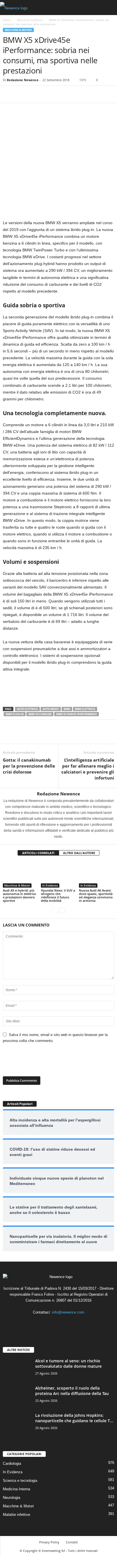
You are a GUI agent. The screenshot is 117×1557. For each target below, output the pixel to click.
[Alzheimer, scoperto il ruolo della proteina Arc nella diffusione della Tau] (17, 1396)
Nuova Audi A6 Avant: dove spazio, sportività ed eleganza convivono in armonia (96, 895)
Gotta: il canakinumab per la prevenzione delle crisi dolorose (29, 766)
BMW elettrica (85, 709)
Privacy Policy (49, 1542)
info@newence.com (68, 1312)
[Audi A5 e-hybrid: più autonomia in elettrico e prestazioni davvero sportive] (20, 875)
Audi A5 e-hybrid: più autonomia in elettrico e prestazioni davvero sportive (19, 895)
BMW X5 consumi (39, 714)
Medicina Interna (16, 1489)
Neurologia (11, 1497)
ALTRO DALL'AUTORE (79, 853)
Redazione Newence (23, 80)
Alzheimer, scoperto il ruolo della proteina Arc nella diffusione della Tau (72, 1390)
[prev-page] (55, 910)
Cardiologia (12, 1463)
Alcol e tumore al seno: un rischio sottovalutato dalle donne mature (68, 1363)
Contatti (72, 1542)
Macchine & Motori (30, 20)
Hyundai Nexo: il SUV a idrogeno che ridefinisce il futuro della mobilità (58, 895)
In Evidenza (50, 885)
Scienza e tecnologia (20, 1480)
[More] (61, 94)
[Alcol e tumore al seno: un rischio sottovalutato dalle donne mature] (17, 1368)
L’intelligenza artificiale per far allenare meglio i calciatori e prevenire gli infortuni (87, 769)
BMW (67, 709)
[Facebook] (8, 94)
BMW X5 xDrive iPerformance (76, 714)
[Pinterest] (34, 94)
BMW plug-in (15, 714)
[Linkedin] (59, 1323)
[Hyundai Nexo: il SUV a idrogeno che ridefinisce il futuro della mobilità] (58, 875)
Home (7, 20)
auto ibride (51, 709)
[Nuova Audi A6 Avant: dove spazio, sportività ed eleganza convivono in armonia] (96, 875)
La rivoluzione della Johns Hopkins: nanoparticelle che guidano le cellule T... (74, 1418)
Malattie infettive (16, 1514)
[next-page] (62, 910)
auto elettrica (27, 709)
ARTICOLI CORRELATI (38, 853)
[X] (21, 94)
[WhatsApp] (47, 94)
